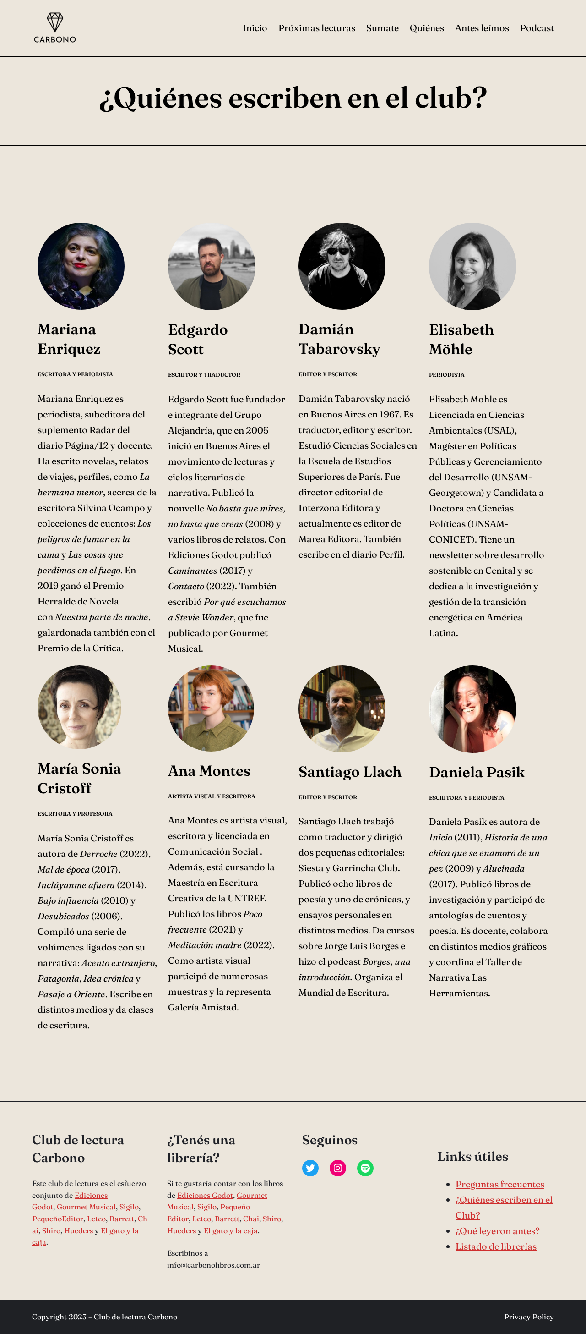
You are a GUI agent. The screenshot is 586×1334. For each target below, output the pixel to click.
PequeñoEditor (57, 1218)
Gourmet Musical (86, 1206)
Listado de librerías (496, 1246)
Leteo (96, 1218)
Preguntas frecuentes (500, 1184)
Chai (251, 1218)
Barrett (121, 1218)
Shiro (51, 1230)
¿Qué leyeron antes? (498, 1230)
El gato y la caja (231, 1230)
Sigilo (129, 1206)
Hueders (78, 1230)
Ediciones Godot (205, 1195)
